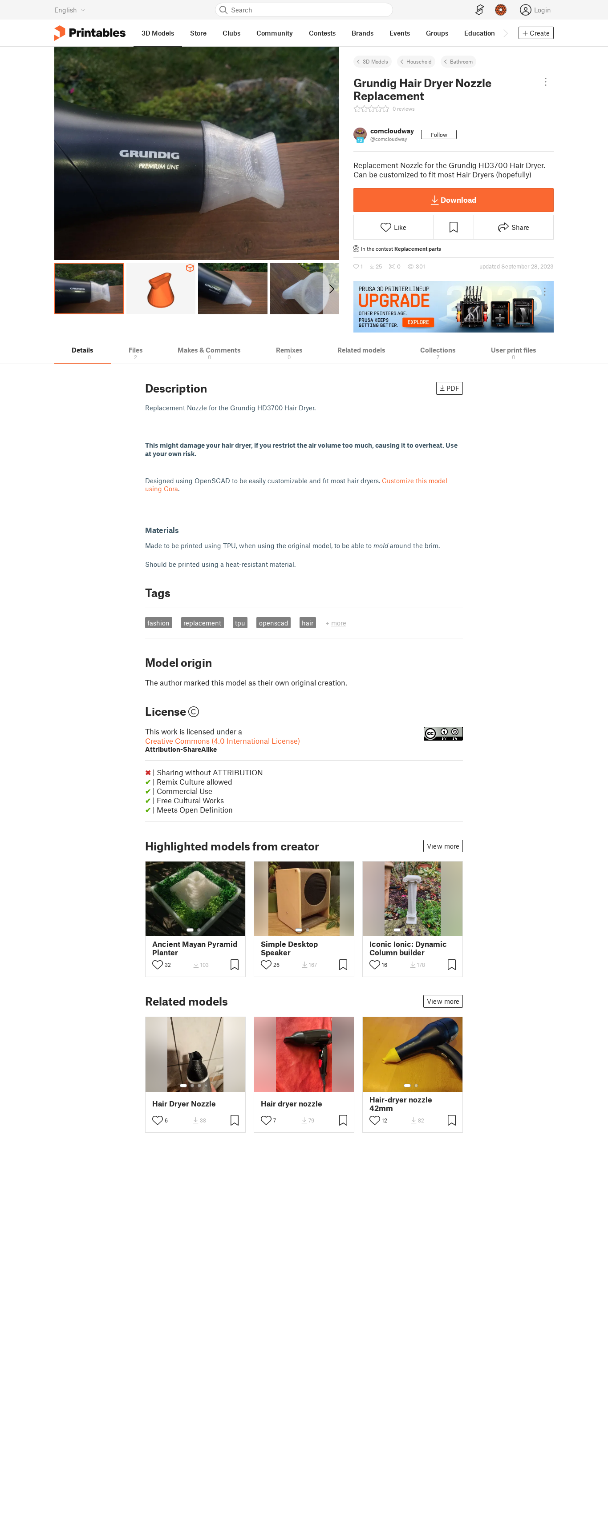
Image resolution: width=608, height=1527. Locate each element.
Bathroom (461, 61)
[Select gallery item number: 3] (413, 930)
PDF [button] (452, 388)
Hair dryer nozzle (291, 1103)
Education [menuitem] (479, 33)
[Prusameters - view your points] (501, 10)
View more (443, 846)
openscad (273, 623)
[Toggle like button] (157, 964)
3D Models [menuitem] (158, 33)
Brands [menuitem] (362, 33)
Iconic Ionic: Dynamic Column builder (408, 948)
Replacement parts (417, 248)
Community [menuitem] (274, 33)
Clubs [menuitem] (231, 33)
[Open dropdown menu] (546, 81)
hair (307, 623)
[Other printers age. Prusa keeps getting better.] (453, 307)
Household (419, 61)
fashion (158, 623)
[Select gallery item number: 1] (190, 930)
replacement (202, 623)
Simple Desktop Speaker (289, 948)
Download (458, 199)
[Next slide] (331, 288)
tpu (240, 623)
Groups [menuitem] (437, 33)
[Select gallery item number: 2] (199, 930)
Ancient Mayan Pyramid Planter (194, 948)
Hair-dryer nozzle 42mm (400, 1103)
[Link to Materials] (184, 529)
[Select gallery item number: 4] (420, 930)
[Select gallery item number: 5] (426, 930)
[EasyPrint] (479, 10)
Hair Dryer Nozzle (184, 1103)
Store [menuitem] (198, 33)
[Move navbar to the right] (505, 33)
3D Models (375, 61)
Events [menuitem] (399, 33)
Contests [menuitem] (322, 33)
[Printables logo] (90, 33)
